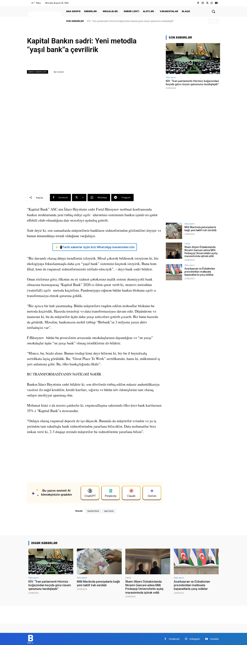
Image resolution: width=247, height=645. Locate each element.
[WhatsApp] (212, 3)
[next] (216, 21)
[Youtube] (216, 3)
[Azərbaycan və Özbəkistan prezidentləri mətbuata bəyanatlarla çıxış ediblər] (174, 272)
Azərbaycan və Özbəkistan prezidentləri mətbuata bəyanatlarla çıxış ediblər (199, 271)
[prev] (210, 21)
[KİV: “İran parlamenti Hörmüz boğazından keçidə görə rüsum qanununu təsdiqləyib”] (193, 58)
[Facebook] (198, 3)
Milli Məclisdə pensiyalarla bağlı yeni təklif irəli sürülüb (200, 229)
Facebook (174, 639)
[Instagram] (202, 3)
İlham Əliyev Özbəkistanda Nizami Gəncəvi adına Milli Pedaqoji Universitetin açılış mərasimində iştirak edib (201, 252)
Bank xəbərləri (37, 72)
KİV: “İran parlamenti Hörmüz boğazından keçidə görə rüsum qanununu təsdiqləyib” (130, 21)
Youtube (214, 639)
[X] (207, 3)
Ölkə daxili (189, 224)
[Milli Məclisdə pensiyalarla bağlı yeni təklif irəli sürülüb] (174, 231)
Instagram (194, 639)
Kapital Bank (93, 511)
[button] (213, 11)
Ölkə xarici (171, 77)
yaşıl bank (109, 511)
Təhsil (187, 244)
